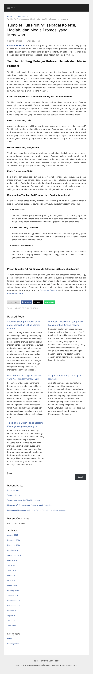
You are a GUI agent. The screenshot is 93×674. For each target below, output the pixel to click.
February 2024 (13, 590)
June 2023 (11, 626)
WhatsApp (50, 302)
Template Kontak (14, 495)
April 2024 (11, 580)
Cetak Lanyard (13, 490)
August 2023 (12, 616)
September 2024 (14, 555)
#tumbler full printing (26, 308)
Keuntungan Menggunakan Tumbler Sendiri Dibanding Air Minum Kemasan (36, 510)
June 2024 (11, 570)
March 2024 (12, 585)
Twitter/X (38, 302)
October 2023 (12, 610)
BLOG (9, 638)
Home (9, 16)
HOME (36, 661)
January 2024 (12, 595)
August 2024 (12, 560)
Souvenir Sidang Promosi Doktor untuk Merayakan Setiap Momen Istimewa (24, 325)
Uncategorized (20, 16)
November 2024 (13, 545)
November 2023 (13, 605)
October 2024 (12, 550)
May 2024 (11, 575)
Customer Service (48, 290)
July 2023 (11, 621)
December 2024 (13, 540)
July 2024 (11, 565)
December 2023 (13, 600)
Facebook (27, 302)
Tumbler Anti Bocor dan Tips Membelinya (23, 500)
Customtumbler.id (15, 293)
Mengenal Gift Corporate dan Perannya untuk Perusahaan (30, 505)
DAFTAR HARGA (47, 661)
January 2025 (12, 535)
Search (10, 473)
